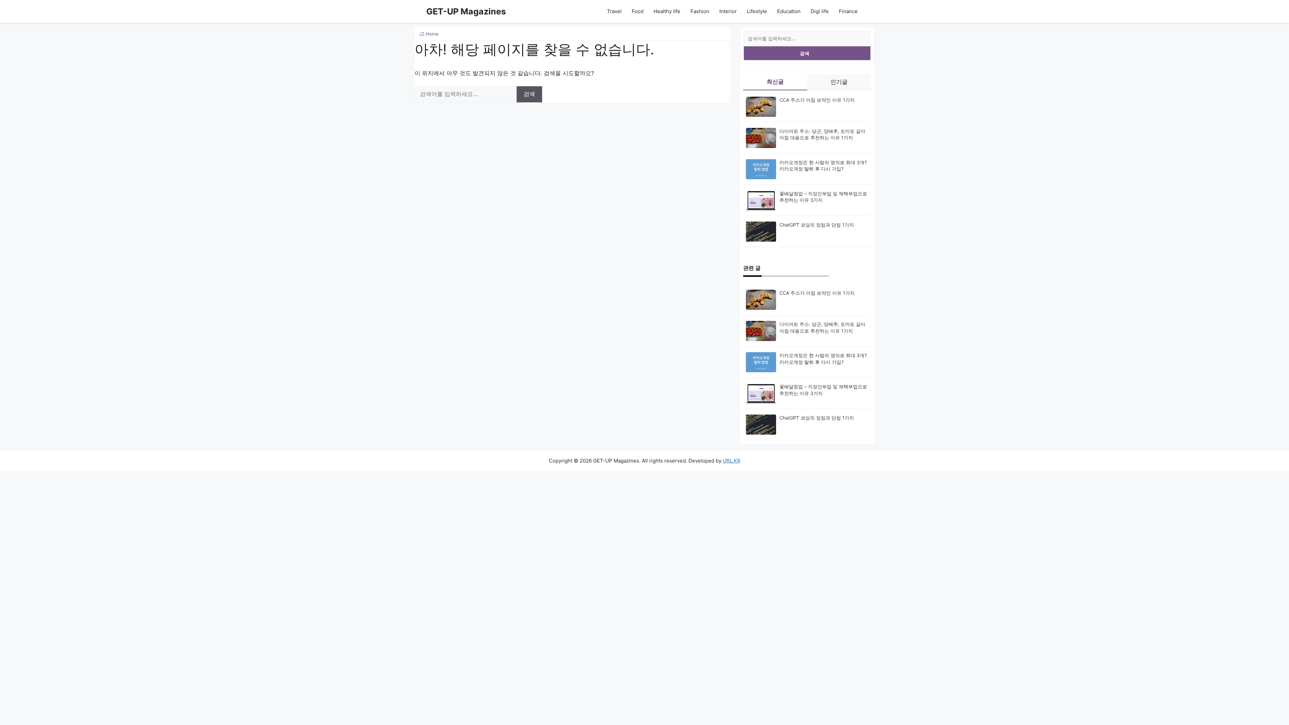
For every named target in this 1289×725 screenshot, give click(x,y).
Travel (614, 11)
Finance (848, 11)
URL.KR (732, 460)
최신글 (775, 81)
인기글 (839, 82)
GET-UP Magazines (466, 11)
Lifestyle (757, 11)
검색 (804, 53)
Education (789, 11)
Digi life (820, 11)
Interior (728, 11)
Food (637, 11)
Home (431, 34)
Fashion (699, 11)
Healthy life (667, 11)
